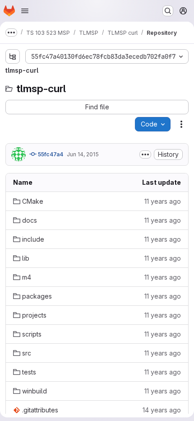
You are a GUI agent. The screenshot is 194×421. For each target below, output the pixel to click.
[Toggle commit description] (145, 154)
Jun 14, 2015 (83, 154)
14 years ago (162, 410)
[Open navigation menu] (25, 11)
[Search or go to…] (167, 10)
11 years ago (162, 201)
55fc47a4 (50, 154)
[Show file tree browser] (12, 56)
